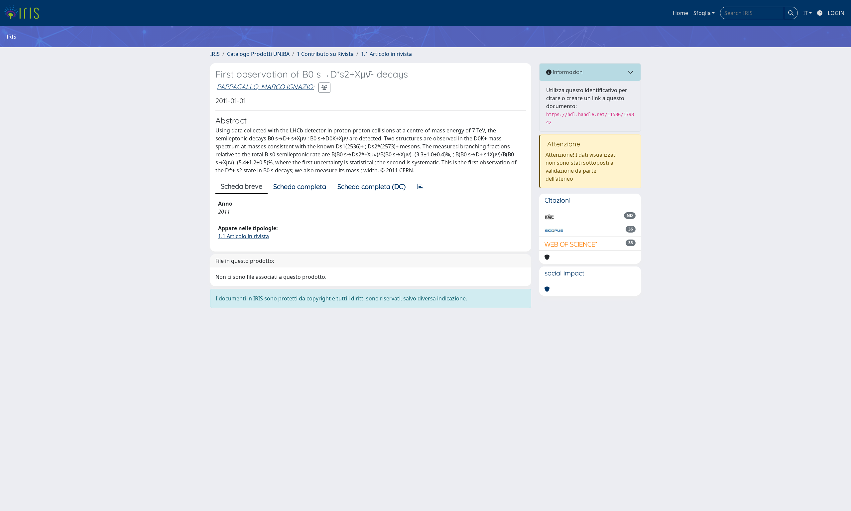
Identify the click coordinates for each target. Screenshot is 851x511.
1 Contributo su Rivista (325, 54)
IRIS (215, 54)
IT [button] (805, 13)
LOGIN (836, 13)
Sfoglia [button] (702, 13)
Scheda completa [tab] (299, 186)
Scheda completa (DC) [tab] (371, 186)
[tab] (420, 187)
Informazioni (567, 72)
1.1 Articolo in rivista (386, 54)
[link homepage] (24, 13)
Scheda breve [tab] (241, 186)
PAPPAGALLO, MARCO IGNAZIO (265, 87)
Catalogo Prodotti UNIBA (258, 54)
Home (680, 13)
